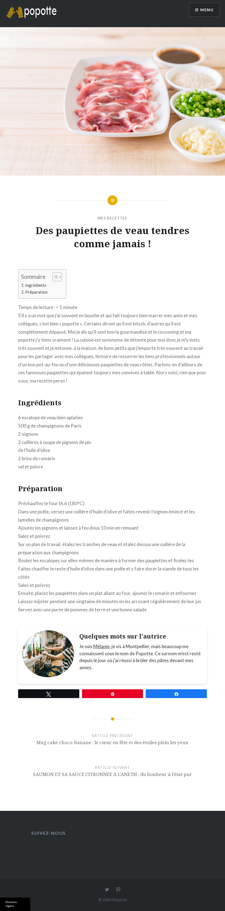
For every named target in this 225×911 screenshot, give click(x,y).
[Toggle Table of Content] (54, 277)
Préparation (36, 291)
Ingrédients (35, 285)
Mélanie (101, 646)
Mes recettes (112, 218)
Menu (206, 9)
